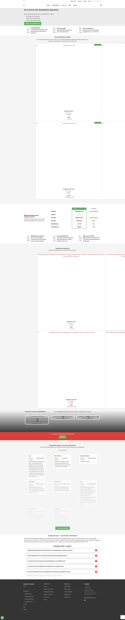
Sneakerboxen (26, 591)
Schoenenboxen (67, 586)
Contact (24, 609)
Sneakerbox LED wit (28, 601)
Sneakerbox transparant (29, 596)
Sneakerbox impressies (63, 248)
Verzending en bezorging (48, 591)
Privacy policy (46, 596)
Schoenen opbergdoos (68, 591)
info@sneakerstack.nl (89, 594)
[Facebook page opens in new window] (97, 1)
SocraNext (41, 575)
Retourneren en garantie (48, 589)
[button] (96, 550)
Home (24, 588)
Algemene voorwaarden (48, 594)
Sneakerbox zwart (68, 111)
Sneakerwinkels (67, 596)
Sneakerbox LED (67, 594)
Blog (24, 606)
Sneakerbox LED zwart (68, 189)
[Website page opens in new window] (101, 1)
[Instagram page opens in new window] (95, 1)
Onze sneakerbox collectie (62, 37)
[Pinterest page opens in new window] (99, 1)
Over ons (25, 604)
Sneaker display (67, 589)
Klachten (45, 599)
